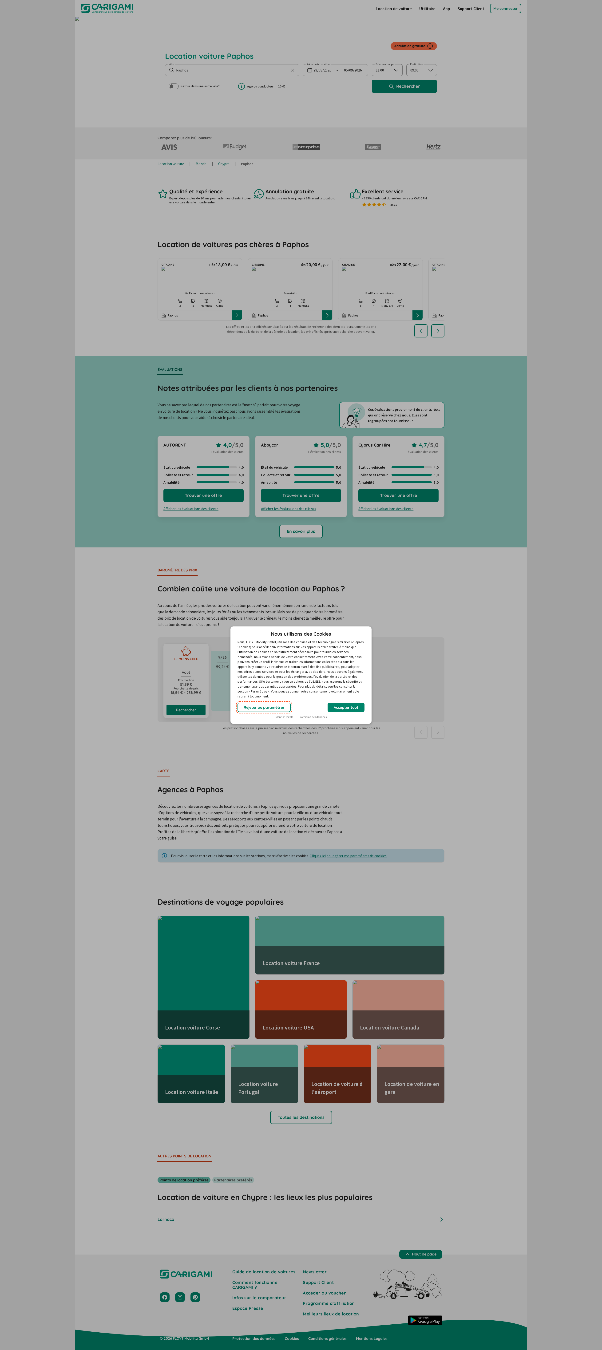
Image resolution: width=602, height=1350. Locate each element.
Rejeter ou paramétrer (264, 707)
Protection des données (313, 717)
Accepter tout (346, 707)
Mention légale (284, 717)
